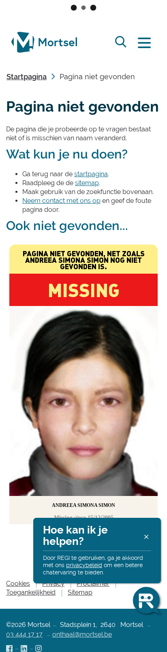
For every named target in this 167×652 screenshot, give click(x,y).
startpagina (91, 174)
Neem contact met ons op (61, 201)
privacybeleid (84, 565)
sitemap (87, 183)
